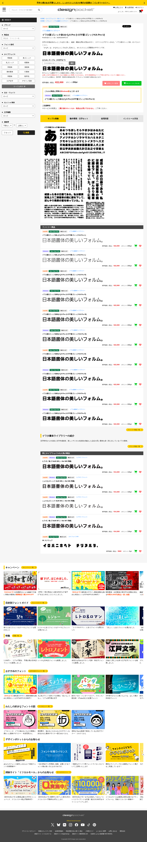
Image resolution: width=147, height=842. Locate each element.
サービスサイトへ (62, 772)
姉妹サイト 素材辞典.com (80, 834)
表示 (72, 63)
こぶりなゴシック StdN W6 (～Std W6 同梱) (58, 481)
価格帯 (6, 122)
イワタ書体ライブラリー (60, 21)
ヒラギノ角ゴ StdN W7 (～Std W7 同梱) (56, 521)
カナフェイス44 (73, 536)
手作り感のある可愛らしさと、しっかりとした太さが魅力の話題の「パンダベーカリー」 (73, 3)
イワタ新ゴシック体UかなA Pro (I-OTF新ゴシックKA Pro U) (70, 99)
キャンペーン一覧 (28, 567)
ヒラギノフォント (82, 457)
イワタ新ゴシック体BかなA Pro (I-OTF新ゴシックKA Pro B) (64, 354)
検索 (27, 133)
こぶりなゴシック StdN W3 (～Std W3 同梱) (58, 501)
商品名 (6, 35)
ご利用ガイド (89, 831)
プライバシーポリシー (29, 831)
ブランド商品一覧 (134, 446)
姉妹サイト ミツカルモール (42, 834)
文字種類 (7, 112)
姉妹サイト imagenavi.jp (61, 834)
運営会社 (122, 831)
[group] (20, 583)
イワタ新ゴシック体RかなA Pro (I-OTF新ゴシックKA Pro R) (64, 275)
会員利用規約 (59, 831)
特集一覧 (16, 636)
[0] (140, 12)
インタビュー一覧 (44, 706)
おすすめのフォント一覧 (37, 671)
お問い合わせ (113, 831)
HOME (42, 18)
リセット (7, 133)
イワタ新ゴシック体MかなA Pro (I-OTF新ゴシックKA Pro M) (64, 314)
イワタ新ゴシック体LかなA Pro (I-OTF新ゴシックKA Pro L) (64, 235)
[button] (3, 3)
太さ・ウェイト (9, 93)
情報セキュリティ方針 (45, 831)
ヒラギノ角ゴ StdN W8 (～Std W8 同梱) (56, 461)
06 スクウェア (47, 540)
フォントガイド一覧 (38, 603)
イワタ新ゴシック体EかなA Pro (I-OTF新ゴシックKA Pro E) (64, 393)
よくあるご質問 (101, 831)
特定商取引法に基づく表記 (74, 831)
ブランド (7, 25)
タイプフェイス (51, 18)
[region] (91, 68)
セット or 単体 (9, 102)
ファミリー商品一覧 (133, 430)
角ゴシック (60, 18)
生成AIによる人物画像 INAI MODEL (102, 834)
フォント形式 (9, 44)
